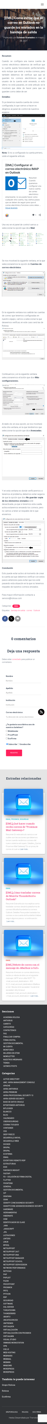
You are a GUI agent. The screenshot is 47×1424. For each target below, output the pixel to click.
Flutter (7, 1180)
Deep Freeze (9, 1134)
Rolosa (5, 1391)
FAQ (5, 1034)
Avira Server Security (13, 1099)
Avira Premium (10, 1092)
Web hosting (9, 1352)
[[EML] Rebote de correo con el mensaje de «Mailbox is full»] (23, 943)
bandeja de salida (18, 610)
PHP (5, 1274)
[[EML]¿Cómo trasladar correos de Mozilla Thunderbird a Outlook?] (23, 871)
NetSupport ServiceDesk (15, 1265)
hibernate (8, 1216)
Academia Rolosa (11, 1017)
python (6, 1294)
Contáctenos (9, 1030)
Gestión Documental (13, 1043)
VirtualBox (8, 1326)
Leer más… (24, 849)
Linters (6, 1239)
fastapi (6, 1173)
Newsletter (9, 1056)
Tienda (6, 1063)
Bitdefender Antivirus (14, 1105)
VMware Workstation (13, 1343)
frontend (8, 1183)
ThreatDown (9, 1310)
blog (5, 1115)
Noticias (7, 1271)
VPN (5, 1346)
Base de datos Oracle (13, 1102)
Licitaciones (9, 1235)
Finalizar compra (11, 1037)
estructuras (9, 1164)
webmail (7, 1359)
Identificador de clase (14, 1222)
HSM (5, 1219)
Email (16, 606)
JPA (5, 1232)
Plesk (6, 1281)
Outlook (36, 610)
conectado (16, 659)
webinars (7, 1356)
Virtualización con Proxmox (17, 1333)
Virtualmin (8, 1336)
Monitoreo (8, 1050)
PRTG (5, 1291)
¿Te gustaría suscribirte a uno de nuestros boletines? (20, 726)
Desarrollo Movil (11, 1138)
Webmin (6, 1362)
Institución (10, 700)
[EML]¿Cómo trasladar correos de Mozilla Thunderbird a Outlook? (23, 896)
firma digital (9, 1040)
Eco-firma (37, 1412)
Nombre (9, 676)
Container (8, 1128)
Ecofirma (7, 1154)
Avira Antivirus (10, 1089)
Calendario (8, 1118)
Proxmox (15, 819)
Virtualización (10, 1330)
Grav (5, 1200)
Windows (7, 1366)
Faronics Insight (11, 1170)
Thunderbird (9, 1313)
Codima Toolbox (11, 1125)
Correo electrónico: (14, 712)
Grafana (7, 1196)
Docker (6, 1144)
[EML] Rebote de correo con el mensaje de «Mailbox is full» (22, 966)
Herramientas (10, 1213)
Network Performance (14, 1268)
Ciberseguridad (10, 1121)
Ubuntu (6, 1317)
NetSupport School (12, 1261)
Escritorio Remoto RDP (14, 1160)
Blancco (7, 1112)
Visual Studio (9, 1339)
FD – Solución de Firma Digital (17, 1177)
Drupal (6, 1147)
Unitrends (8, 1323)
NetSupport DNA (11, 1255)
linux (5, 1242)
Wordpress (8, 1369)
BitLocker (8, 1108)
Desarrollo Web (11, 1141)
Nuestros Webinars (12, 1060)
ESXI (5, 1167)
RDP (5, 1297)
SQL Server (8, 1307)
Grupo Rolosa (8, 1385)
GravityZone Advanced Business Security (23, 1206)
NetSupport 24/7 (11, 1252)
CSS (5, 1131)
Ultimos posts (10, 1066)
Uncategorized (10, 1320)
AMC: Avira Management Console (19, 1082)
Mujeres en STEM (11, 1053)
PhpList (7, 1278)
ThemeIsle (34, 1418)
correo (29, 610)
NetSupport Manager (13, 1258)
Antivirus (8, 1021)
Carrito (7, 1024)
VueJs (6, 1349)
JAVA (5, 1226)
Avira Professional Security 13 (18, 1095)
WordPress (8, 1372)
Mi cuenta (8, 1047)
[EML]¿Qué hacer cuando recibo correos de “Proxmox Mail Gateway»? (21, 827)
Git (4, 1193)
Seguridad (24, 819)
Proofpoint (9, 1284)
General (7, 1186)
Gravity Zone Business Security (18, 1203)
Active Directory (11, 1079)
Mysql (6, 1245)
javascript (8, 1229)
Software (8, 1304)
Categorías (8, 1027)
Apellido (9, 688)
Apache (6, 1086)
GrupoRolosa (12, 1412)
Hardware (8, 1209)
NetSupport (9, 1248)
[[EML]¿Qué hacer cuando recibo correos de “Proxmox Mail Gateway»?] (23, 802)
